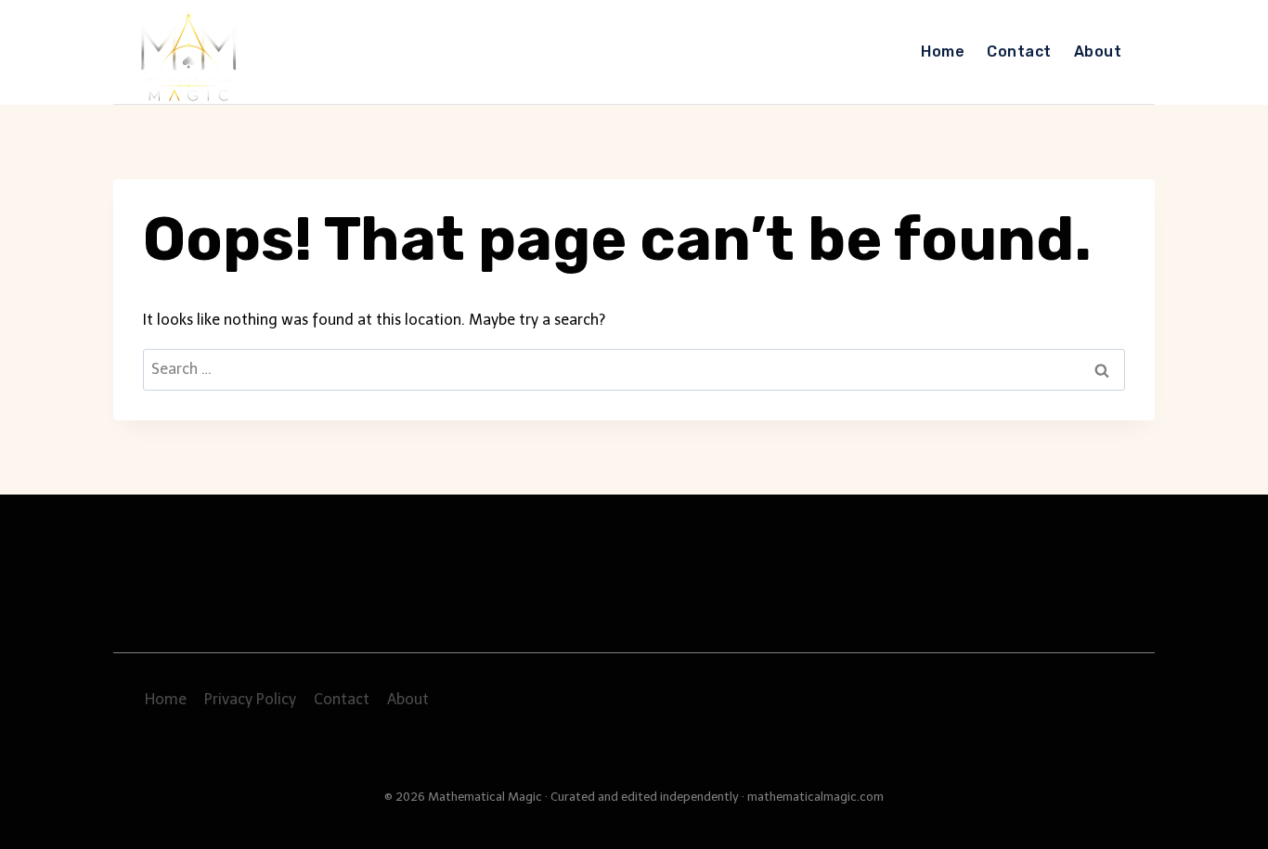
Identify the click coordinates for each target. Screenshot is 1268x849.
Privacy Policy (250, 699)
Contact (1019, 51)
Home (942, 51)
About (1097, 51)
